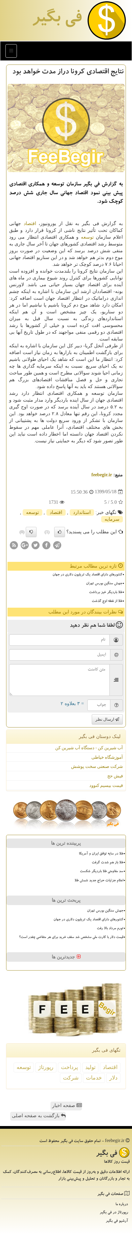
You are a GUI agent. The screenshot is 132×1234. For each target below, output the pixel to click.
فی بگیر (56, 19)
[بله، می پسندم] (59, 532)
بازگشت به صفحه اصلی (36, 1115)
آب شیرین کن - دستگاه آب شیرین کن (89, 747)
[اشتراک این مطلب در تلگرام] (57, 544)
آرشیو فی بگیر (117, 1221)
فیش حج (115, 775)
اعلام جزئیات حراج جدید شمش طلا (98, 881)
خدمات (94, 1078)
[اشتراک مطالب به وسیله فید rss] (14, 544)
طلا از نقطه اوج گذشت (107, 602)
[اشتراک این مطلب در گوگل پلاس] (24, 544)
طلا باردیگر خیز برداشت (105, 593)
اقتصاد (30, 223)
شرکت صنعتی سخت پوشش (97, 766)
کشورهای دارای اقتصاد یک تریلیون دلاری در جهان (87, 575)
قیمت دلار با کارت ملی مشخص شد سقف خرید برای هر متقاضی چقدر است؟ (71, 938)
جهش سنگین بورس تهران (104, 584)
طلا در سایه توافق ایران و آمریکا (101, 854)
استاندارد (82, 512)
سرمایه (112, 519)
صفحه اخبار (64, 1105)
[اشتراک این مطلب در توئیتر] (35, 544)
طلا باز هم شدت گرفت (107, 863)
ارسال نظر (105, 719)
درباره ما (121, 1204)
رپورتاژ (45, 1067)
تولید (90, 1067)
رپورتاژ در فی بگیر (114, 1213)
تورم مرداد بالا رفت (110, 929)
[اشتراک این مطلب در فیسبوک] (46, 544)
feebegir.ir (101, 474)
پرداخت (69, 1067)
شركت (71, 1078)
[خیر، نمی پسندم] (31, 532)
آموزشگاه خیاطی (107, 757)
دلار (113, 1078)
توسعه (87, 237)
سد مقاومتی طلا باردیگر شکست (101, 872)
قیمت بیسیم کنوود (106, 785)
